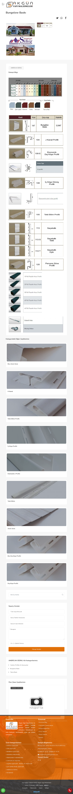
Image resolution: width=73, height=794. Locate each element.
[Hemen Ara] (70, 790)
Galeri (40, 788)
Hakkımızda (33, 788)
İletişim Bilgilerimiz (44, 728)
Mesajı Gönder (36, 649)
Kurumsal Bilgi (43, 722)
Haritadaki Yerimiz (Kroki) (46, 725)
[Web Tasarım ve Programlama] (36, 792)
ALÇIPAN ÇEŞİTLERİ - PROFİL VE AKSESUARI (19, 764)
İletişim (41, 737)
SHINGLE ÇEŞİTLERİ (12, 745)
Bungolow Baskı (14, 668)
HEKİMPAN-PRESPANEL (13, 754)
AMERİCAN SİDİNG (16, 68)
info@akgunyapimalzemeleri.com (48, 754)
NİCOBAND (9, 773)
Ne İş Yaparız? (43, 731)
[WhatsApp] (3, 790)
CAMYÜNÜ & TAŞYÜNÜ (13, 761)
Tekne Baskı (13, 672)
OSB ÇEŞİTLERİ (10, 748)
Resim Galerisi (43, 734)
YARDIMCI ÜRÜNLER (17, 688)
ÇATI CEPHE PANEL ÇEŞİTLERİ (15, 767)
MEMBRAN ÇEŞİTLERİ (12, 751)
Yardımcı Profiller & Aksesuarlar (19, 665)
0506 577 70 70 (43, 751)
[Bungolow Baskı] (20, 39)
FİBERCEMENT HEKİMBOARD (14, 757)
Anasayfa (24, 788)
